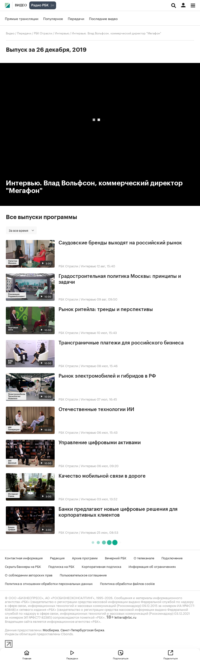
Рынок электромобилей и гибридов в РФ (107, 376)
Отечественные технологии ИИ (96, 409)
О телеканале (144, 557)
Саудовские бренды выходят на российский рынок (120, 243)
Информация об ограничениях (152, 566)
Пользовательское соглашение (83, 574)
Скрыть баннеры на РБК (23, 566)
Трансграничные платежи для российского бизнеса (121, 343)
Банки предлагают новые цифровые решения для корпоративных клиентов (118, 512)
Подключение (171, 557)
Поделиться (170, 658)
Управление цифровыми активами (100, 442)
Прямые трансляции (21, 18)
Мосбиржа (51, 629)
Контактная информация (24, 557)
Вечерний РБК (115, 557)
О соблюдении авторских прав (28, 574)
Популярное (53, 18)
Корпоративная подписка (101, 566)
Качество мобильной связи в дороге (102, 476)
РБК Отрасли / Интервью (51, 32)
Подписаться (120, 658)
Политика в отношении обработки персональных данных (49, 583)
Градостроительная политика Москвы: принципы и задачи (120, 279)
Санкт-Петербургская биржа (82, 629)
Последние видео (103, 18)
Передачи (76, 18)
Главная (26, 658)
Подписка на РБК (61, 566)
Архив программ (85, 557)
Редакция (57, 557)
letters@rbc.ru (125, 616)
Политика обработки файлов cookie (127, 583)
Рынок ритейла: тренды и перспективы (106, 309)
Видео (21, 5)
